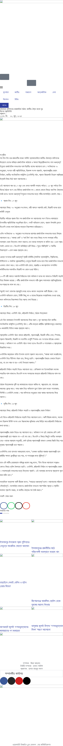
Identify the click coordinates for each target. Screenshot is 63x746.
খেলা (54, 92)
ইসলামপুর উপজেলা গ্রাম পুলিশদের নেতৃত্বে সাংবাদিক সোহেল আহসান (29, 105)
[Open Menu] (1, 87)
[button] (3, 505)
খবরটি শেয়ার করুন (6, 496)
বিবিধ (17, 99)
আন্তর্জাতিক (41, 92)
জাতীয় (17, 92)
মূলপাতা (6, 92)
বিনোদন (6, 99)
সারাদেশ (28, 92)
